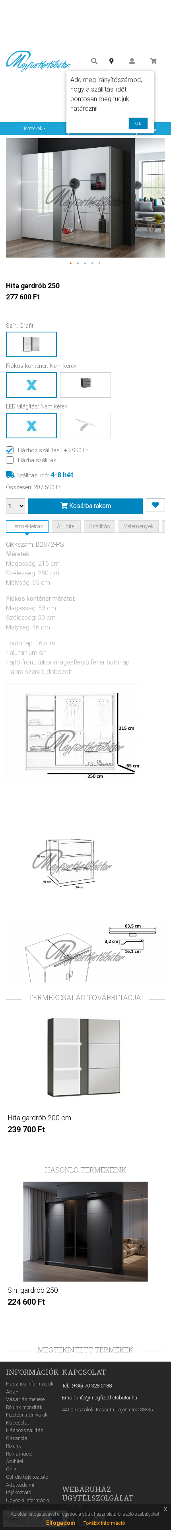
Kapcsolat (17, 1423)
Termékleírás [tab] (27, 526)
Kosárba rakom (89, 506)
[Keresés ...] (94, 61)
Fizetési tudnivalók (27, 1415)
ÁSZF (12, 1392)
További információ (104, 1523)
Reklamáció (19, 1454)
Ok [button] (138, 123)
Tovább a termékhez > (85, 1146)
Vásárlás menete (25, 1399)
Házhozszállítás (24, 1430)
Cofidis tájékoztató (27, 1477)
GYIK (11, 1469)
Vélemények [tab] (139, 526)
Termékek (32, 128)
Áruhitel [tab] (66, 526)
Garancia (16, 1438)
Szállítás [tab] (99, 526)
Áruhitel (14, 1461)
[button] (71, 264)
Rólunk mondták (24, 1407)
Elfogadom (61, 1523)
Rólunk (13, 1446)
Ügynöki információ (27, 1500)
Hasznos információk (30, 1384)
